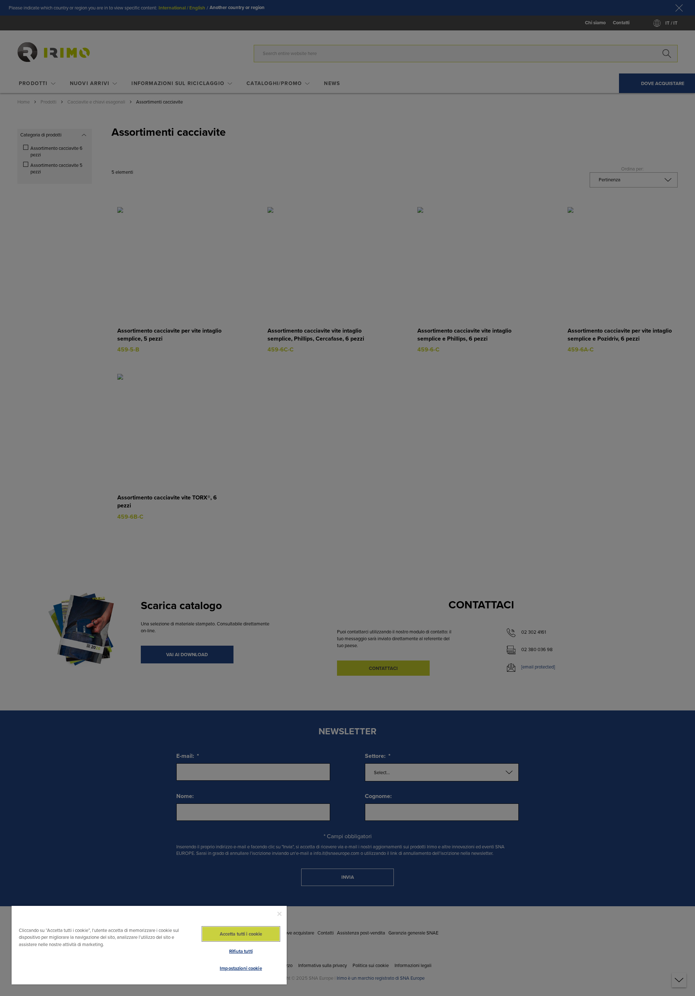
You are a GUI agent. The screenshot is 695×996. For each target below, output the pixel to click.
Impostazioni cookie (241, 968)
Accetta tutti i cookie (241, 933)
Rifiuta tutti (241, 951)
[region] (149, 944)
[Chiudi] (279, 914)
